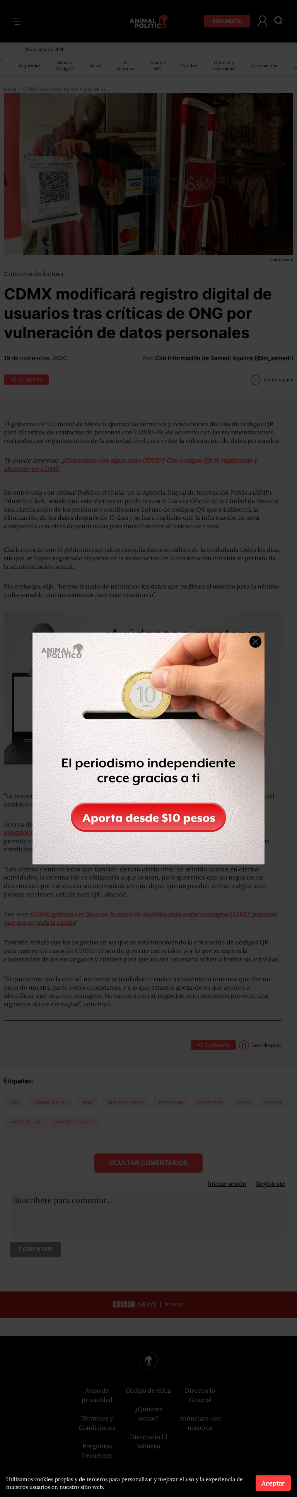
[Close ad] (255, 642)
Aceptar (273, 1483)
